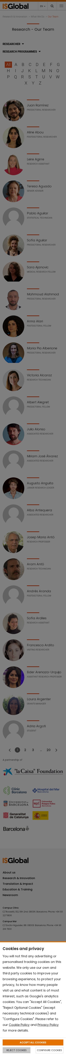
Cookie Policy (19, 1025)
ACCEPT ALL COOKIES (33, 1042)
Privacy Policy (48, 1025)
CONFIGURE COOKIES (49, 1050)
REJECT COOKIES (17, 1050)
